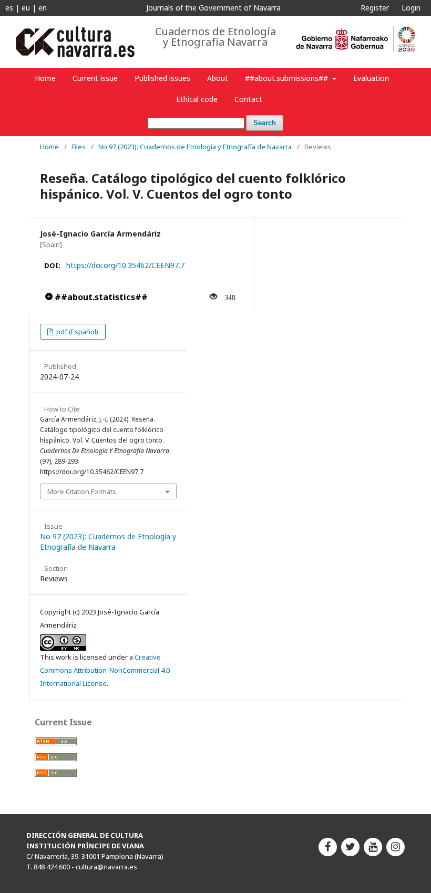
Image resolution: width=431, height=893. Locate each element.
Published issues (162, 78)
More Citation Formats (81, 491)
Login (411, 8)
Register (375, 8)
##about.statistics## (100, 297)
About (217, 78)
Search (264, 123)
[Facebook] (328, 847)
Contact (248, 99)
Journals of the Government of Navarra (213, 8)
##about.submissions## (287, 78)
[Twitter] (350, 847)
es (9, 8)
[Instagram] (395, 847)
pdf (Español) (76, 331)
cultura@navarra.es (106, 866)
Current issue (95, 78)
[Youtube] (373, 847)
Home (45, 78)
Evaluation (371, 78)
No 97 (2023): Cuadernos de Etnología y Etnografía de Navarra (195, 146)
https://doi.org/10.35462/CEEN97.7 (125, 265)
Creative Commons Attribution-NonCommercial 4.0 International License (105, 670)
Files (78, 146)
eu (26, 8)
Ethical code (197, 99)
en (42, 8)
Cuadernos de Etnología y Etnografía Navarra (215, 36)
